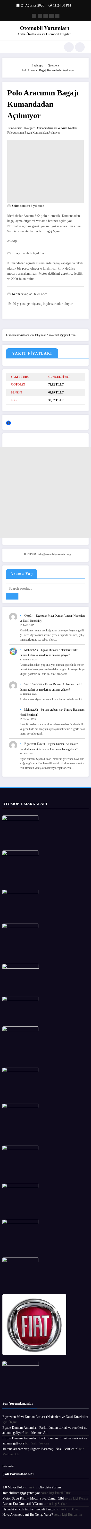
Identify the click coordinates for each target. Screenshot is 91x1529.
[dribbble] (45, 16)
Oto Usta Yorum (50, 1487)
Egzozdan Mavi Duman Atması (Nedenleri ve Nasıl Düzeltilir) (45, 1417)
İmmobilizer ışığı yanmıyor (21, 1493)
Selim (15, 205)
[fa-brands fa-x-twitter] (40, 16)
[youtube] (57, 16)
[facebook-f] (34, 16)
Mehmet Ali (31, 650)
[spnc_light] (80, 47)
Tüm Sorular (14, 128)
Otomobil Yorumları (44, 28)
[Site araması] (69, 47)
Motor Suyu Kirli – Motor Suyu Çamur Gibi (33, 1498)
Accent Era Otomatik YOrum (22, 1504)
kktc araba (8, 1466)
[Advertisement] (45, 171)
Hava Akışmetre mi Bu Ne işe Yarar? (27, 1514)
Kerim (16, 294)
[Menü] (8, 47)
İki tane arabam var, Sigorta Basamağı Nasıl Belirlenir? (40, 1449)
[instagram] (51, 16)
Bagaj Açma (52, 231)
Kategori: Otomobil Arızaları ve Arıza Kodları (50, 128)
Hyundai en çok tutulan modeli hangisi (29, 1509)
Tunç (15, 253)
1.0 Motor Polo (13, 1487)
